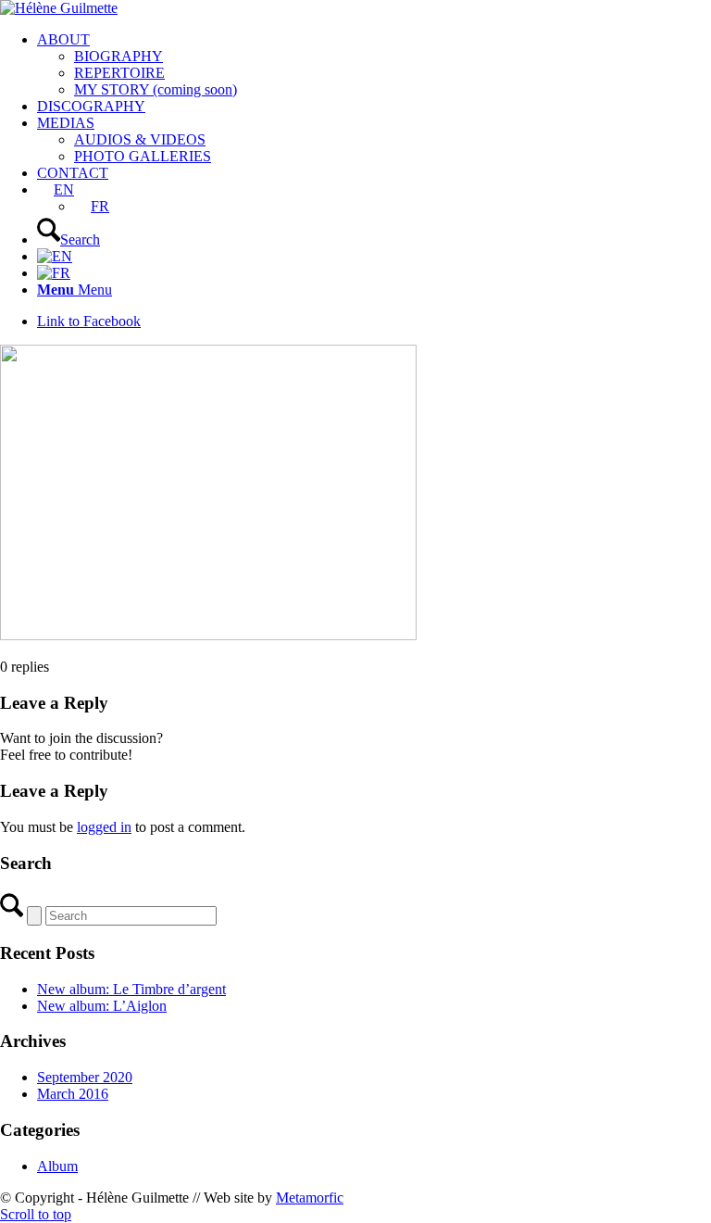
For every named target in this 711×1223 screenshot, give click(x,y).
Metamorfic (309, 1197)
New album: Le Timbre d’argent (131, 989)
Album (57, 1166)
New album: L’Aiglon (102, 1006)
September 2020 (84, 1077)
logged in (104, 827)
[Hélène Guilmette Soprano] (59, 8)
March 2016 (72, 1094)
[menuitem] (374, 65)
